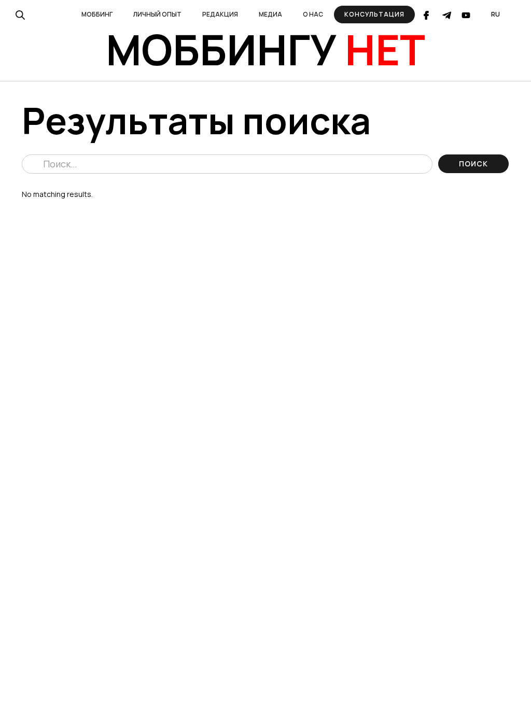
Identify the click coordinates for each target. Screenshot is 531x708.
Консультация (374, 14)
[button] (97, 14)
